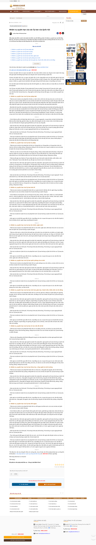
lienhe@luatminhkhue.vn (44, 533)
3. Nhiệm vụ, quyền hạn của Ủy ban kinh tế (21, 53)
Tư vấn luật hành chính (14, 509)
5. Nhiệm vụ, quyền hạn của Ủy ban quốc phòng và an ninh (25, 57)
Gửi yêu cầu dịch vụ (58, 498)
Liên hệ (82, 498)
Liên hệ (84, 11)
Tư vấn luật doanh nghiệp (15, 501)
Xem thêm (36, 63)
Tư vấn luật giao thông (72, 506)
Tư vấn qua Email (50, 484)
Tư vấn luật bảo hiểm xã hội (54, 506)
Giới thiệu (16, 11)
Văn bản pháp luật (18, 498)
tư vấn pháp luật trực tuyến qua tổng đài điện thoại (27, 453)
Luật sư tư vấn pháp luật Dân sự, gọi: (21, 70)
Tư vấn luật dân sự (52, 503)
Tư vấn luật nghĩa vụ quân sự (55, 509)
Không (15, 474)
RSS (68, 498)
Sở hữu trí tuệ (26, 11)
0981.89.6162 (74, 528)
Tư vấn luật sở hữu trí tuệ (15, 503)
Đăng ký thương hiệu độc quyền (16, 511)
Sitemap (74, 498)
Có (11, 474)
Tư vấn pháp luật (74, 11)
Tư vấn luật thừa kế (72, 503)
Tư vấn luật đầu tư (33, 501)
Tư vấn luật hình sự (33, 503)
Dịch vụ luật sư (62, 11)
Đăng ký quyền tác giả (33, 511)
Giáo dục (29, 498)
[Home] (10, 11)
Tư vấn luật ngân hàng (72, 509)
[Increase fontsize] (63, 23)
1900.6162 (21, 534)
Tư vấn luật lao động (53, 501)
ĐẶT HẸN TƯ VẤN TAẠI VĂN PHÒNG (18, 540)
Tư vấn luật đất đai (14, 506)
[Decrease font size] (61, 23)
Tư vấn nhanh (24, 484)
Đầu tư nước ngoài (50, 11)
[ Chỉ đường (51, 527)
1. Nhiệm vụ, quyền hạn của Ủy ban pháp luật (22, 49)
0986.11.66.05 (44, 530)
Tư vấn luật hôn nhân (33, 506)
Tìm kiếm (84, 20)
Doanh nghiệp (37, 11)
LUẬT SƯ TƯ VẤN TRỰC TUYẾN (17, 537)
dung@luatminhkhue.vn (74, 531)
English (84, 14)
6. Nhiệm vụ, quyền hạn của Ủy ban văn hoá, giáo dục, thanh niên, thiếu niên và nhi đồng (33, 60)
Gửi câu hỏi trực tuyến (42, 498)
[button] (63, 33)
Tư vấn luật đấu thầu (33, 509)
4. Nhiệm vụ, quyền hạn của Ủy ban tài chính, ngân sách (25, 55)
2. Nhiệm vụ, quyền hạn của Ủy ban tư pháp (22, 51)
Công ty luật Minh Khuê (42, 67)
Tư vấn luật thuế (71, 501)
